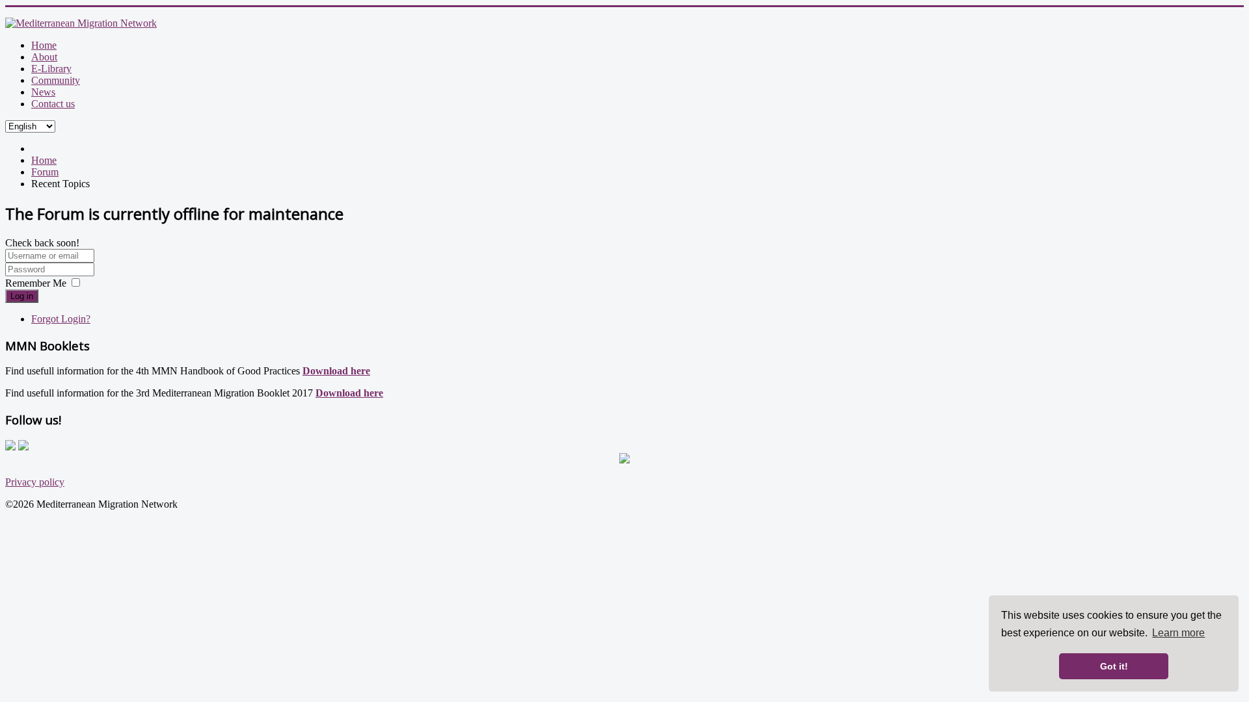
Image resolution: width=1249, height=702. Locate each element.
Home (44, 45)
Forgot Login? (60, 318)
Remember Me (35, 283)
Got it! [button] (1114, 666)
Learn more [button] (1178, 632)
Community (55, 80)
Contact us (53, 103)
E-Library (51, 68)
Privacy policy (34, 482)
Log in (21, 296)
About (44, 56)
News (43, 92)
